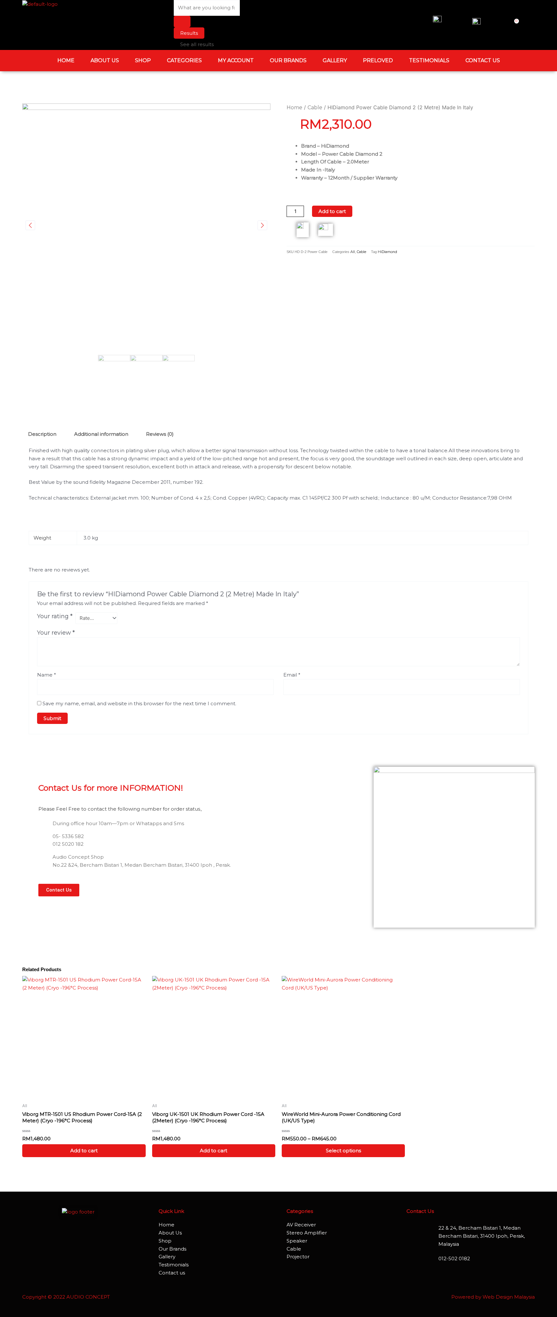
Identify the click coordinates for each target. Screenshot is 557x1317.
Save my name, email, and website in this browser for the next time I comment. (139, 703)
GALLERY (335, 60)
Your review (56, 632)
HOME (65, 60)
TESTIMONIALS (429, 60)
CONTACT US (482, 60)
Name (46, 675)
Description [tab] (42, 434)
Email (291, 675)
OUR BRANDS (288, 60)
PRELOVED (378, 60)
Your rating (55, 616)
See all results (197, 44)
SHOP (143, 60)
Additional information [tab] (101, 434)
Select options (343, 1150)
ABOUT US (105, 60)
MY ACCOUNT (236, 60)
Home (294, 107)
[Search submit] (182, 21)
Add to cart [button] (84, 1150)
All (352, 252)
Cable (315, 107)
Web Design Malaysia (509, 1297)
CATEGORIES (184, 60)
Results (189, 33)
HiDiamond (387, 252)
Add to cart (332, 211)
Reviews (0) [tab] (160, 434)
